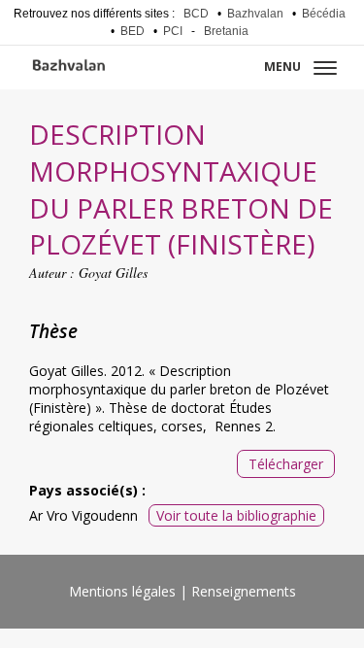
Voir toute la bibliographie (236, 515)
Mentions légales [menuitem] (122, 591)
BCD (196, 13)
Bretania (226, 31)
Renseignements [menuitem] (243, 591)
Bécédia (324, 13)
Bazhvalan (255, 13)
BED (132, 31)
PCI (172, 31)
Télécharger (285, 464)
